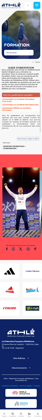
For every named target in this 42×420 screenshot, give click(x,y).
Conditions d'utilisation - (11, 386)
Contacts (36, 386)
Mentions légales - (26, 386)
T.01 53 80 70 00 (8, 348)
